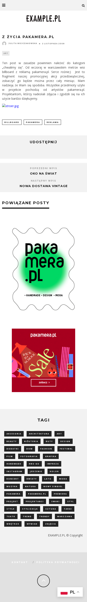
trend (27, 516)
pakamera (33, 122)
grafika (50, 456)
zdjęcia (50, 523)
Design (65, 441)
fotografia (29, 456)
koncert (13, 478)
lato (48, 478)
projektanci (35, 501)
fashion (46, 448)
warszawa (64, 516)
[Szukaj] (83, 5)
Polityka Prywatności (58, 562)
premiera (60, 493)
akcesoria (14, 433)
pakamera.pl (37, 493)
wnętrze (13, 523)
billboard (11, 122)
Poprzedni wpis (43, 168)
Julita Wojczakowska (22, 43)
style (11, 508)
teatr (11, 516)
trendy (44, 516)
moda (63, 478)
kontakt (20, 562)
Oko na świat (43, 173)
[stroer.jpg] (10, 106)
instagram (14, 471)
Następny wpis (43, 180)
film (10, 456)
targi (68, 508)
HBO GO (34, 463)
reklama (53, 122)
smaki (55, 501)
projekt (12, 501)
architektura (39, 433)
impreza (53, 463)
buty (49, 441)
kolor (54, 471)
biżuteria (31, 441)
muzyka (12, 486)
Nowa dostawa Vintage (44, 186)
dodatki (13, 448)
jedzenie (36, 471)
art (59, 433)
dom (29, 448)
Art (6, 53)
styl (70, 501)
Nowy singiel (53, 486)
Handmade (14, 463)
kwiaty (32, 478)
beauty (12, 441)
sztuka (50, 508)
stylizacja (30, 508)
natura (30, 486)
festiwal (66, 448)
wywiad (32, 523)
